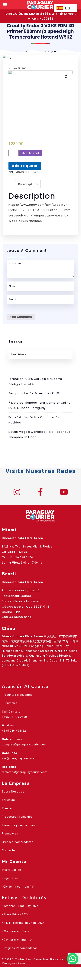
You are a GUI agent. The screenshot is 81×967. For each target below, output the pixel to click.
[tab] (28, 184)
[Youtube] (64, 492)
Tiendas (7, 808)
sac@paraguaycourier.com (20, 758)
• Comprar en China (15, 931)
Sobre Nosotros (13, 791)
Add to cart (30, 153)
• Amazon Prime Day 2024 (20, 906)
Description (28, 184)
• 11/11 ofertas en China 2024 (23, 922)
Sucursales (10, 703)
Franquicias (10, 833)
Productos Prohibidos (17, 816)
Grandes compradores (17, 842)
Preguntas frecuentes (17, 694)
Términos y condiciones (19, 825)
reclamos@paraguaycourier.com (24, 772)
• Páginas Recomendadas (20, 948)
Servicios (8, 800)
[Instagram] (17, 492)
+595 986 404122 (14, 730)
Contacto (8, 850)
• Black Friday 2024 (15, 914)
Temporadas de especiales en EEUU (36, 393)
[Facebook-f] (40, 492)
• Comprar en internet (17, 939)
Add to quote (24, 165)
